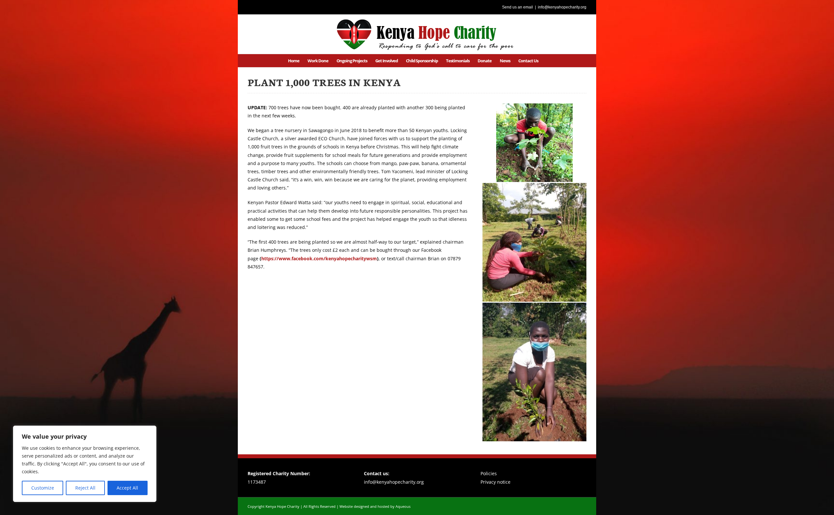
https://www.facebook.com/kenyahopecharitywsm (319, 258)
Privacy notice (495, 482)
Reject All (85, 488)
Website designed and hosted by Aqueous (374, 506)
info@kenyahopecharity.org (562, 7)
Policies (489, 473)
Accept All (127, 488)
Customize (42, 488)
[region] (84, 464)
